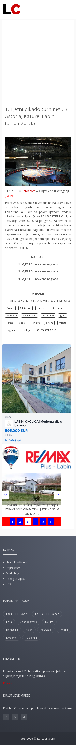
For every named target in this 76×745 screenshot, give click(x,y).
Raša (9, 622)
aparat (22, 322)
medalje (26, 330)
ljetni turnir (56, 308)
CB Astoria (25, 308)
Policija (64, 629)
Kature (40, 308)
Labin (9, 614)
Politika (39, 614)
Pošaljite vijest (15, 579)
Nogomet (11, 637)
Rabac (55, 614)
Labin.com (28, 191)
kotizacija (12, 315)
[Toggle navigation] (67, 9)
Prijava (7, 683)
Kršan (29, 629)
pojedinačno (29, 315)
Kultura (49, 622)
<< (5, 495)
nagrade (11, 330)
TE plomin (31, 637)
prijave (36, 322)
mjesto (62, 322)
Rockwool (46, 629)
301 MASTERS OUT (46, 330)
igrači (62, 315)
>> (57, 495)
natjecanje (48, 315)
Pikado (10, 308)
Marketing (12, 573)
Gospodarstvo (28, 622)
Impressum (13, 568)
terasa (10, 322)
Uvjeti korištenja (16, 562)
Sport (10, 195)
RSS (8, 584)
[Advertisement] (38, 64)
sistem (49, 322)
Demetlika (12, 629)
